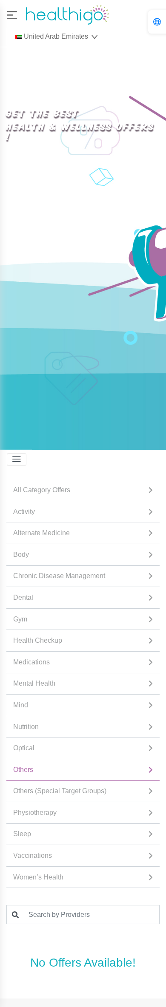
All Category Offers (41, 490)
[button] (56, 36)
